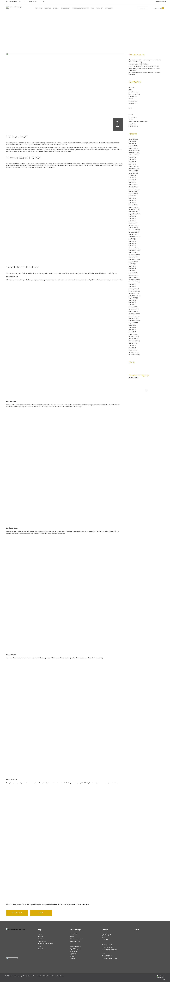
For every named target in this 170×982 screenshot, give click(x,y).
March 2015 (132, 350)
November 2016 (133, 316)
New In (72, 936)
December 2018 (133, 280)
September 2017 (134, 295)
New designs (132, 117)
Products (38, 8)
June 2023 (131, 198)
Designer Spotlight (134, 94)
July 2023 (131, 196)
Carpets (72, 959)
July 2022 (131, 216)
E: (109, 950)
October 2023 (133, 191)
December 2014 (133, 354)
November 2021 (133, 232)
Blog (92, 8)
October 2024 (133, 171)
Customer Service (27, 1)
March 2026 (132, 146)
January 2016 (132, 339)
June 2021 (131, 241)
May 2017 (131, 302)
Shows (131, 115)
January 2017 (132, 311)
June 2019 (131, 266)
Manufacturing (133, 126)
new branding (41, 164)
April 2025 (131, 164)
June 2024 (131, 177)
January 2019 (132, 277)
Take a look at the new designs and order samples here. (69, 904)
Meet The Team (133, 92)
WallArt (72, 956)
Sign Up (142, 8)
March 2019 (132, 273)
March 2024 (132, 184)
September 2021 (134, 236)
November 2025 (133, 153)
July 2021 (131, 239)
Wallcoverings (133, 103)
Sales (11, 1)
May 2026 (131, 143)
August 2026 (132, 139)
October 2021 (133, 234)
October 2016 (133, 318)
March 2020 (132, 252)
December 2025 (133, 150)
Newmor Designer (75, 946)
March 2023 (132, 205)
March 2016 (132, 334)
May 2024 (131, 180)
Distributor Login (161, 1)
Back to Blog (17, 913)
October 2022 (133, 212)
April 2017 (131, 305)
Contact (99, 8)
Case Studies (65, 8)
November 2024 (133, 168)
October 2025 (133, 155)
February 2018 (133, 289)
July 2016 (131, 325)
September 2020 (134, 250)
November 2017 (133, 293)
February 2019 (133, 275)
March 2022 (132, 223)
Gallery (56, 8)
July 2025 (131, 157)
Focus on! (131, 87)
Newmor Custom (75, 944)
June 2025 (131, 159)
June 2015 (131, 345)
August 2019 (132, 261)
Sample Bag (158, 8)
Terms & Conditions (57, 976)
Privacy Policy (47, 976)
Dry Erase (73, 954)
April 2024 (131, 182)
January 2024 (132, 187)
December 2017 (133, 291)
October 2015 (133, 343)
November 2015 (133, 341)
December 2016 (133, 314)
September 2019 (134, 259)
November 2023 (133, 189)
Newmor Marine (75, 941)
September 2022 (134, 214)
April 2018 (131, 286)
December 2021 (133, 230)
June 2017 (131, 300)
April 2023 (131, 202)
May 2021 (131, 243)
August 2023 (132, 193)
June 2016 (131, 327)
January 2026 (132, 148)
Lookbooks (109, 8)
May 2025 (131, 162)
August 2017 (132, 298)
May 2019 (131, 268)
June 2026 (131, 141)
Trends (131, 119)
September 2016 (134, 320)
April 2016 (131, 332)
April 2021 (131, 246)
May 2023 (131, 200)
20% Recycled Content (76, 939)
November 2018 (133, 282)
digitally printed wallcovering (18, 165)
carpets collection (61, 165)
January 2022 (132, 227)
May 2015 (131, 348)
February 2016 (133, 336)
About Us (47, 8)
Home (40, 934)
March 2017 (132, 307)
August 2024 (132, 173)
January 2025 (132, 166)
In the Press (132, 124)
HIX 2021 (28, 143)
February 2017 (133, 309)
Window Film (73, 951)
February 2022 (133, 225)
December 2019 (133, 255)
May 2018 (131, 284)
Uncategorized (133, 101)
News (130, 90)
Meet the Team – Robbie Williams (138, 64)
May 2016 (131, 329)
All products (73, 934)
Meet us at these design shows (138, 121)
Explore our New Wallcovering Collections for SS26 (144, 66)
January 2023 (132, 207)
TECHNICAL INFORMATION (80, 8)
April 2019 (131, 270)
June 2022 (131, 218)
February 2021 (133, 248)
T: (107, 947)
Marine (131, 99)
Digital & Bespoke (75, 949)
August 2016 (132, 323)
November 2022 (133, 209)
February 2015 (133, 352)
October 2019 (133, 257)
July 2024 (131, 175)
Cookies (39, 976)
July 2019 (131, 264)
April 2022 (131, 221)
